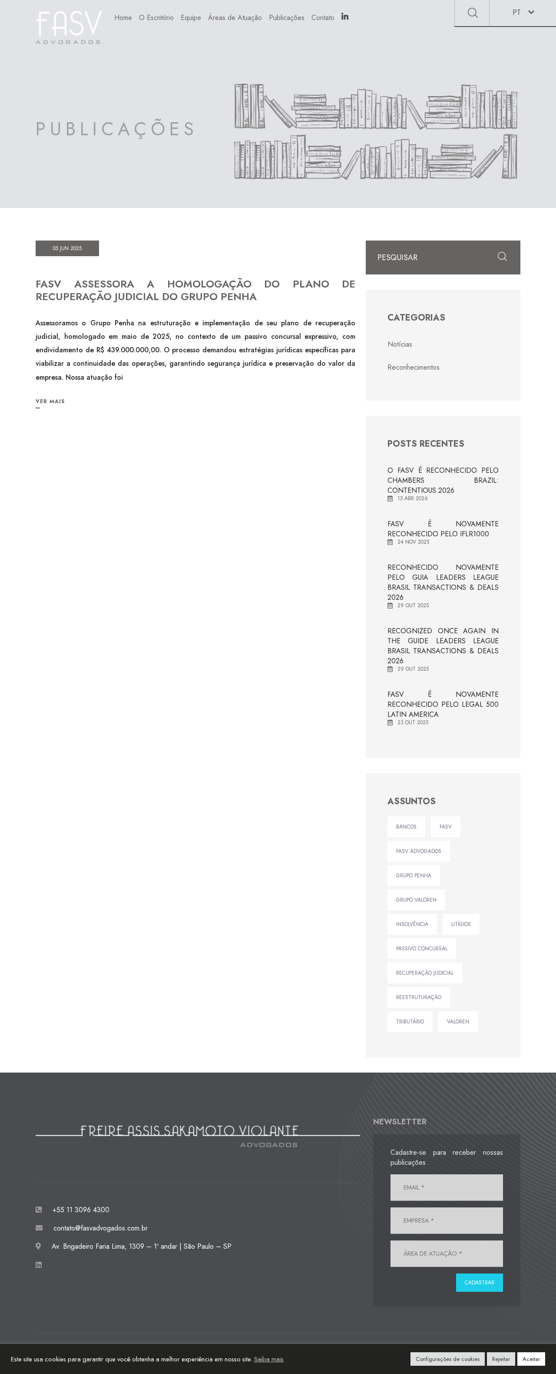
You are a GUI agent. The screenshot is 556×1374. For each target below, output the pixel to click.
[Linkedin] (345, 18)
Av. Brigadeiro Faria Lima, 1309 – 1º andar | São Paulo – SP (141, 1246)
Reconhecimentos (413, 367)
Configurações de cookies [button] (448, 1359)
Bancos (406, 827)
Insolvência (412, 924)
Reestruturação (418, 997)
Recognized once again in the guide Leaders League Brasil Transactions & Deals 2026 (443, 646)
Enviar (472, 12)
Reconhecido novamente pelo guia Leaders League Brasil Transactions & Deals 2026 (443, 582)
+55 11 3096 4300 (79, 1210)
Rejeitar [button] (501, 1359)
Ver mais (50, 401)
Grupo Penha (413, 875)
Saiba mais (269, 1359)
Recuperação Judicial (424, 973)
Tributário (410, 1022)
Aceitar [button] (531, 1359)
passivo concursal (421, 949)
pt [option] (517, 12)
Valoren (458, 1022)
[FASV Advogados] (69, 27)
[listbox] (523, 13)
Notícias (399, 344)
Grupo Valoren (416, 900)
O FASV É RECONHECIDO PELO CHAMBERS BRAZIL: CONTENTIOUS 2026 (443, 480)
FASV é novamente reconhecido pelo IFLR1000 (443, 529)
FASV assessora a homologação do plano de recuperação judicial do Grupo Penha (195, 290)
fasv (446, 827)
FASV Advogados (418, 851)
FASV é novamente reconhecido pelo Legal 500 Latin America (443, 704)
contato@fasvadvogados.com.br (100, 1228)
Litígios (461, 924)
